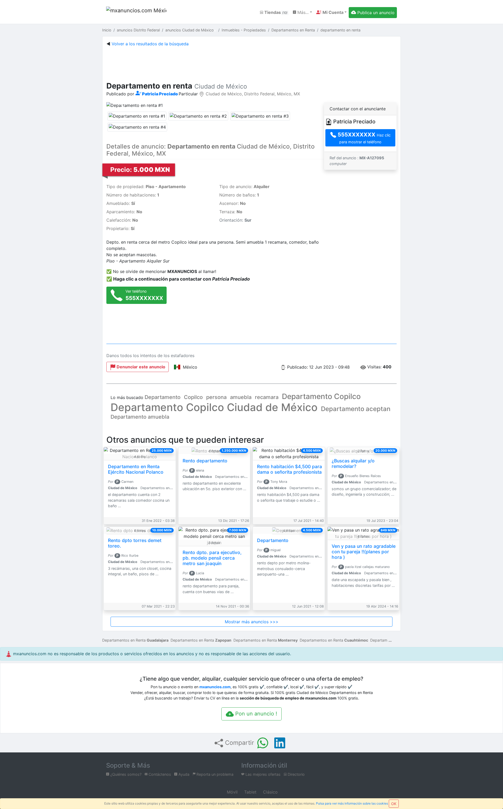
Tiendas (275, 12)
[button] (331, 12)
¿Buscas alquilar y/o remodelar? (353, 463)
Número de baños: (239, 195)
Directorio (296, 774)
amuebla (241, 397)
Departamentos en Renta (135, 640)
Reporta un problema (214, 774)
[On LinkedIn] (279, 743)
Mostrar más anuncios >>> (251, 621)
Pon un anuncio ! (255, 713)
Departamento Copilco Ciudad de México (214, 407)
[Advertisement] (251, 63)
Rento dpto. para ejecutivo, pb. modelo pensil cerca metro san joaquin (212, 558)
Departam (378, 640)
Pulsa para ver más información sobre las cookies (352, 803)
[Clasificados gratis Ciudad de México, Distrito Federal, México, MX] (136, 12)
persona (216, 397)
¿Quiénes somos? (125, 774)
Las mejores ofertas (262, 774)
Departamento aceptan (355, 409)
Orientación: (235, 220)
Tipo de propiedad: (146, 186)
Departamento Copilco (321, 396)
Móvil (232, 792)
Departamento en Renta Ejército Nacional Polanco (135, 469)
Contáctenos (159, 774)
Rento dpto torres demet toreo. (134, 543)
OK (393, 803)
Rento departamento (205, 460)
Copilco (193, 397)
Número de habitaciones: (132, 195)
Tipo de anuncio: (244, 186)
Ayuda (183, 774)
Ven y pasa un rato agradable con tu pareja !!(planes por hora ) (364, 551)
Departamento (163, 397)
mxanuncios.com (215, 687)
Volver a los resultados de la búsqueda (150, 43)
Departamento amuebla (140, 417)
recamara (266, 397)
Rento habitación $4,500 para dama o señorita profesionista (289, 469)
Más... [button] (302, 12)
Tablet (249, 792)
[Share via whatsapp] (262, 743)
